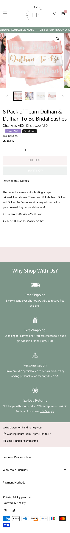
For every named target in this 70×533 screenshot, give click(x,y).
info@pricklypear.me (26, 440)
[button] (63, 13)
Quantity (8, 141)
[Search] (55, 13)
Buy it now (35, 170)
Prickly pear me (21, 497)
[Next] (62, 96)
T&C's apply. (47, 411)
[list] (35, 60)
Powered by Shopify (14, 503)
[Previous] (7, 96)
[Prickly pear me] (34, 13)
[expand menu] (5, 13)
